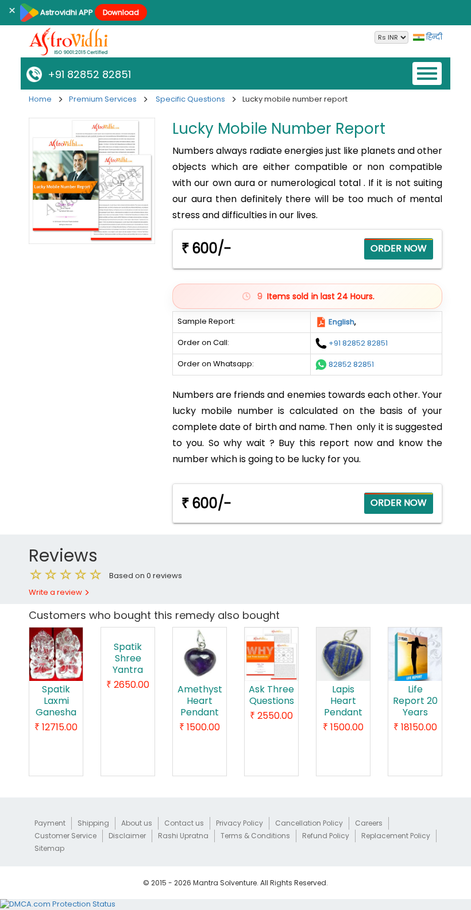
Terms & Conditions (255, 836)
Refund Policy (325, 836)
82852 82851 (351, 363)
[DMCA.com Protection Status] (57, 904)
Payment (49, 823)
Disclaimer (127, 836)
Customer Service (65, 836)
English (341, 321)
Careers (369, 823)
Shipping (93, 823)
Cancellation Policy (309, 823)
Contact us (184, 823)
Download (121, 12)
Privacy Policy (239, 823)
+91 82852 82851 (86, 74)
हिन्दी (433, 37)
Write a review (56, 592)
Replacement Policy (395, 836)
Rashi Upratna (183, 836)
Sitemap (49, 848)
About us (136, 823)
